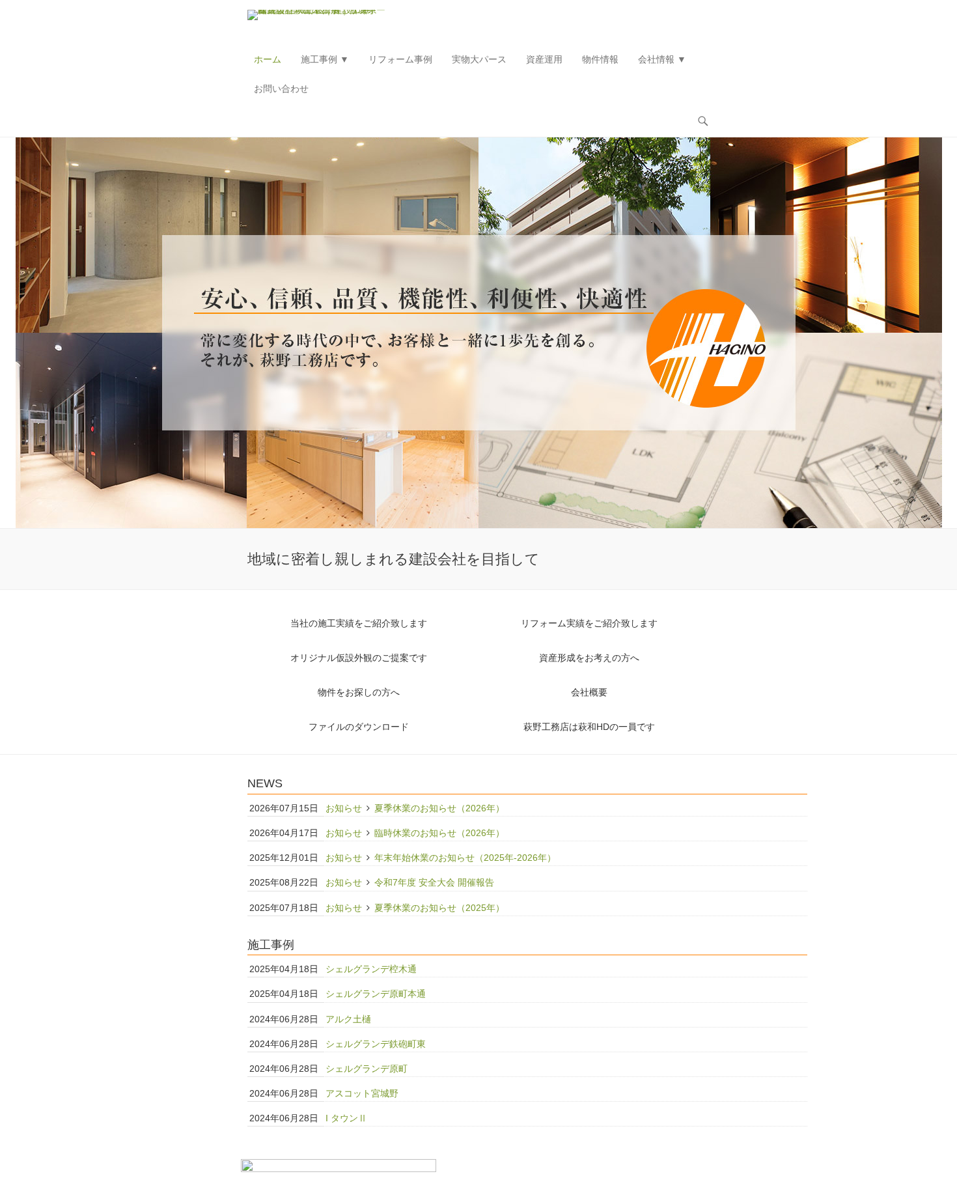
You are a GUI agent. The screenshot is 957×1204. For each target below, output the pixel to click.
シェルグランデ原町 (367, 1068)
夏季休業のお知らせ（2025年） (439, 908)
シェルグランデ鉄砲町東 (376, 1044)
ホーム (267, 59)
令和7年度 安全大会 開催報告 (434, 882)
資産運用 (544, 59)
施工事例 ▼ (325, 59)
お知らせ (344, 808)
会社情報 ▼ (662, 59)
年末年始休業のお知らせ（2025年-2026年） (465, 857)
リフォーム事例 (400, 59)
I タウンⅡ (346, 1118)
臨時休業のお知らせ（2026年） (439, 833)
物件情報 (600, 59)
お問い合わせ (281, 88)
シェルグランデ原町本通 (376, 993)
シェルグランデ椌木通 (371, 969)
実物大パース (479, 59)
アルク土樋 (348, 1019)
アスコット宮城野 (362, 1093)
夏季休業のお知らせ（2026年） (439, 808)
